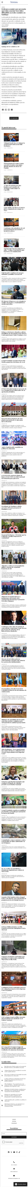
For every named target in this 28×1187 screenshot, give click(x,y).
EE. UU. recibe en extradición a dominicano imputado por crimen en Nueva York (12, 870)
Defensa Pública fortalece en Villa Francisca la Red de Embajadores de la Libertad (13, 928)
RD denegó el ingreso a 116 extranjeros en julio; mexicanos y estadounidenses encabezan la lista (13, 302)
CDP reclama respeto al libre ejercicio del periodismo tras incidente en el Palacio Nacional (13, 1018)
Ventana (14, 1121)
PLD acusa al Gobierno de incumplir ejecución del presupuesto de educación (15, 1075)
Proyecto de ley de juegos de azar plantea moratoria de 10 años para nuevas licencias (12, 420)
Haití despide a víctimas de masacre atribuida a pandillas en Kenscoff (12, 273)
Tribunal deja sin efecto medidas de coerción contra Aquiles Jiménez (15, 1071)
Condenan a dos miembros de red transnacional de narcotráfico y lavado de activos (14, 229)
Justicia (3, 7)
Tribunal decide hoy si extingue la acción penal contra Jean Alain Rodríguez (14, 144)
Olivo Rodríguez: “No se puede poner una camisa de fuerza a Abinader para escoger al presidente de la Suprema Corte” (13, 751)
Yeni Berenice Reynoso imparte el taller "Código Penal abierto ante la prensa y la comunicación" (14, 250)
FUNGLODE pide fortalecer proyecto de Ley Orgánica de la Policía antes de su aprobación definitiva (13, 390)
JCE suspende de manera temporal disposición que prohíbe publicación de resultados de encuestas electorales (13, 1048)
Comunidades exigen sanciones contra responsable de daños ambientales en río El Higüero (13, 841)
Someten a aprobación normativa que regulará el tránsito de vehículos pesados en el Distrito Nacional (13, 783)
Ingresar (15, 1123)
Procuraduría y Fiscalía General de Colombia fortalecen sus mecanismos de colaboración (13, 690)
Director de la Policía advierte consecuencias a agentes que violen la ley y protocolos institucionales (13, 660)
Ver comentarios (14, 118)
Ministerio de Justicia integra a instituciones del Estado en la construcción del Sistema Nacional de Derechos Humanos (13, 599)
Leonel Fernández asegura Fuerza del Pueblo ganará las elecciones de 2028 (13, 361)
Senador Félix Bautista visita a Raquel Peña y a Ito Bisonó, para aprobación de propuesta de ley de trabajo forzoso (13, 898)
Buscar (14, 1119)
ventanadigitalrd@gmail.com (14, 1178)
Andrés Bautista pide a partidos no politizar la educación (12, 447)
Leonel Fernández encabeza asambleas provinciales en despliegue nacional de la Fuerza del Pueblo (13, 811)
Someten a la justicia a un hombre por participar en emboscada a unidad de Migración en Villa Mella (13, 958)
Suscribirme (14, 1137)
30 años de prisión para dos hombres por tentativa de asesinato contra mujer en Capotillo (12, 188)
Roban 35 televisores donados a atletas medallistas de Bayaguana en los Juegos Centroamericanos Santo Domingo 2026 (14, 333)
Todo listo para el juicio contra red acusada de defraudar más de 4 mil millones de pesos (15, 1067)
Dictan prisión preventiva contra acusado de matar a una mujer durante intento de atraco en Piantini (14, 166)
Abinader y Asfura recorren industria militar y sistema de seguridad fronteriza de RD (12, 567)
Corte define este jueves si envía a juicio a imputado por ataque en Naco (14, 209)
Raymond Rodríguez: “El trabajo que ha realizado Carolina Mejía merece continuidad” (13, 536)
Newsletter (14, 1128)
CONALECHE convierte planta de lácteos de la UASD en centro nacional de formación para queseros (13, 477)
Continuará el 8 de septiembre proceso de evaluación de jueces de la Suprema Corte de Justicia (13, 989)
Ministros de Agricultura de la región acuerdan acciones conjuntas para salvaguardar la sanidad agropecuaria (13, 721)
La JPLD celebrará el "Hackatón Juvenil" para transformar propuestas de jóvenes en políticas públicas (14, 1080)
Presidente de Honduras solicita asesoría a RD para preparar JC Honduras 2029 (11, 507)
